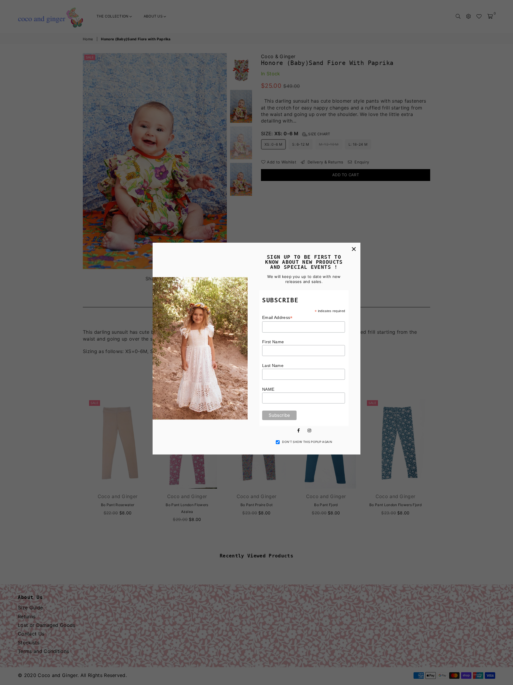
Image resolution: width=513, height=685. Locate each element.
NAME (268, 389)
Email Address (277, 317)
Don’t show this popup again (307, 442)
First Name (273, 341)
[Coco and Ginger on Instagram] (309, 430)
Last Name (273, 365)
